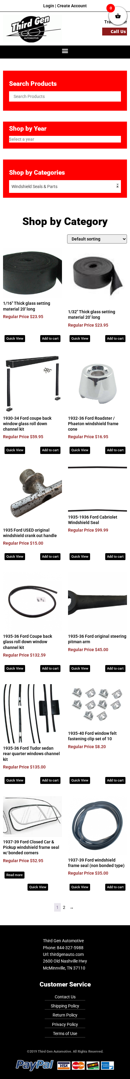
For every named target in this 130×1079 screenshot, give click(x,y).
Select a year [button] (21, 139)
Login (48, 5)
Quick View (14, 339)
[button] (65, 50)
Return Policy (65, 1015)
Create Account (72, 5)
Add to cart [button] (50, 339)
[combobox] (65, 186)
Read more (14, 875)
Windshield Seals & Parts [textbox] (65, 186)
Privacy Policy (65, 1024)
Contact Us (65, 996)
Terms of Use (65, 1033)
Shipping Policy (65, 1005)
